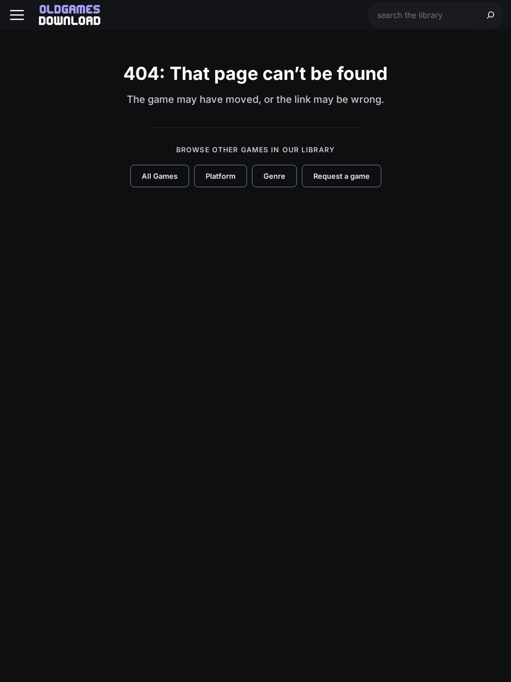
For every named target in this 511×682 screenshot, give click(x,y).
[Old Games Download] (69, 15)
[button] (17, 15)
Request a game (341, 176)
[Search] (491, 15)
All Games (160, 176)
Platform (221, 176)
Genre (274, 176)
